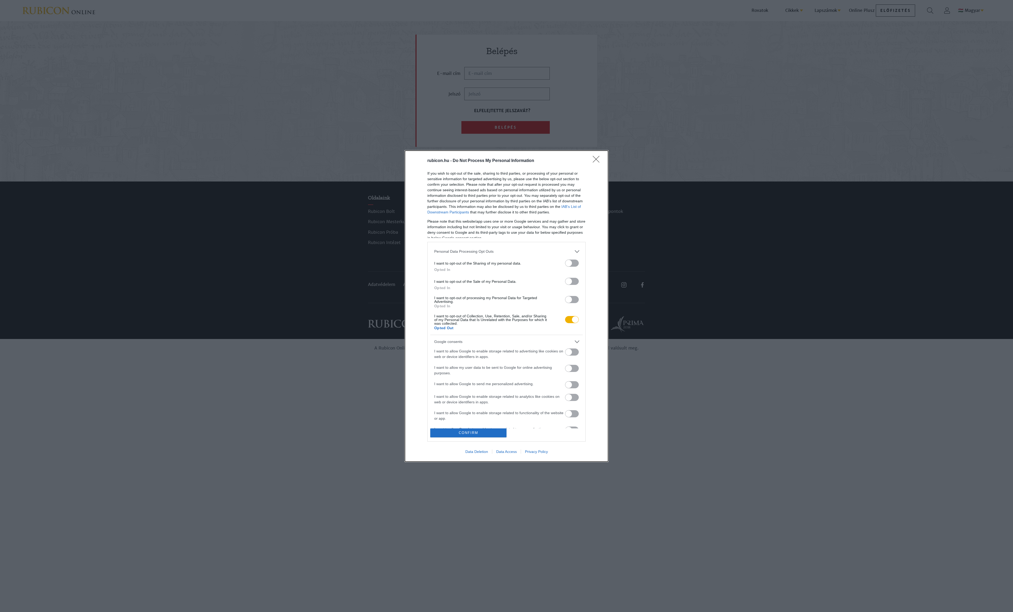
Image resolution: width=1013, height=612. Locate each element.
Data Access (506, 452)
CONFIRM (468, 433)
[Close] (598, 161)
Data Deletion (476, 452)
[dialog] (506, 306)
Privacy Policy (536, 452)
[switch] (572, 263)
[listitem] (506, 251)
